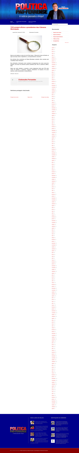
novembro (53, 64)
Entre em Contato (32, 22)
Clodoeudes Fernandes (21, 22)
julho (52, 49)
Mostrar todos (67, 42)
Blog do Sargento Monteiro (58, 36)
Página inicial (30, 97)
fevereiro (53, 81)
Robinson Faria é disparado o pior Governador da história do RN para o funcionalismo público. (41, 422)
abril (52, 55)
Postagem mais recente (14, 97)
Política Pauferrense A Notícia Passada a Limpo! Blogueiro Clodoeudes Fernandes (34, 450)
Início (12, 22)
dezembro (53, 62)
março (53, 57)
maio (52, 53)
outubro (53, 66)
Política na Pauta (56, 38)
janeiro (53, 60)
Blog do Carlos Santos (57, 32)
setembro (53, 68)
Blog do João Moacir (57, 34)
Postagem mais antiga (45, 97)
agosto (53, 47)
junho (53, 51)
